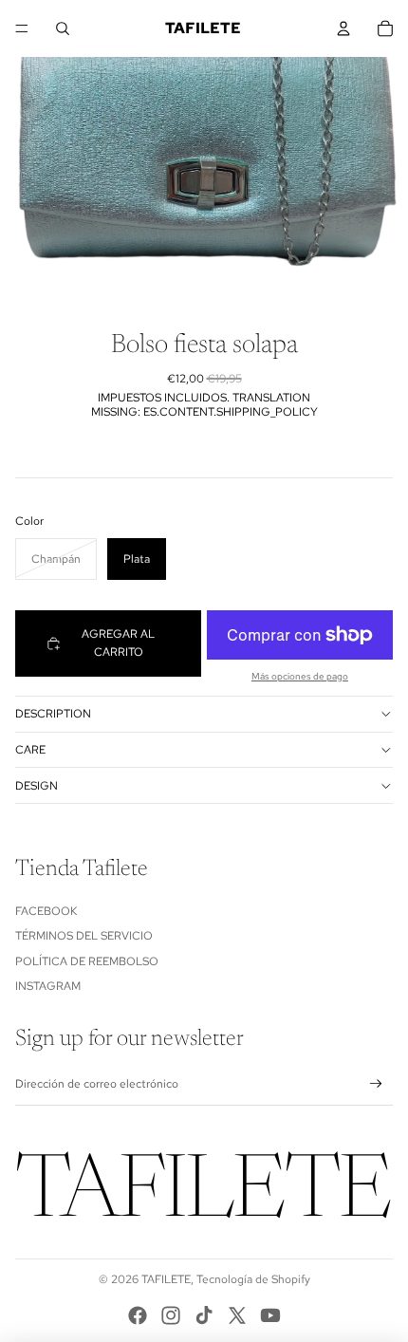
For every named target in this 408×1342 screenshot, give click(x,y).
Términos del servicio (84, 935)
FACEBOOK (46, 911)
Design (36, 785)
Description (53, 713)
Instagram (48, 986)
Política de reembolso (86, 961)
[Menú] (22, 28)
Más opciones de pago (299, 676)
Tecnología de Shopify (253, 1279)
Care (30, 749)
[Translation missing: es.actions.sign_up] (376, 1084)
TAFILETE (166, 1279)
